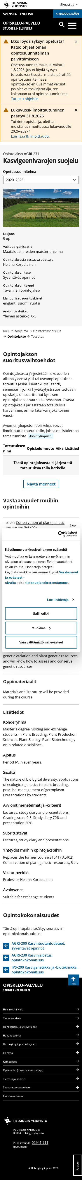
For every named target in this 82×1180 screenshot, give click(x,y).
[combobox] (41, 180)
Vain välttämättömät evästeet (41, 642)
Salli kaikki (41, 613)
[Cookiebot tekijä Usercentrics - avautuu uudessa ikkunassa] (58, 534)
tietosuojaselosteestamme (46, 583)
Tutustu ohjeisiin (24, 98)
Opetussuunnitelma (19, 171)
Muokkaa (38, 628)
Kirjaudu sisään (67, 14)
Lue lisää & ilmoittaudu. (30, 136)
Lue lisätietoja (58, 599)
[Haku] (61, 24)
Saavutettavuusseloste (17, 1087)
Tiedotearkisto (12, 1018)
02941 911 (40, 1142)
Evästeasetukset (13, 1096)
